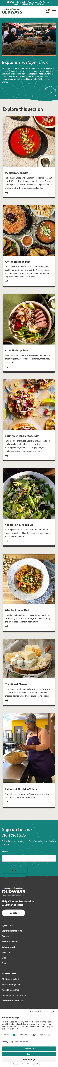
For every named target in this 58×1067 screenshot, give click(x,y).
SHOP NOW (39, 4)
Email (5, 851)
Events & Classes (10, 941)
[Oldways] (12, 12)
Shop (4, 963)
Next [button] (55, 3)
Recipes (5, 936)
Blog (4, 957)
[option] (29, 3)
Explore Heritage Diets (12, 930)
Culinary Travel (8, 947)
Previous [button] (2, 3)
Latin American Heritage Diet (14, 995)
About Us (6, 952)
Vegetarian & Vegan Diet (13, 1000)
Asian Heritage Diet (10, 989)
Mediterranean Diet (10, 979)
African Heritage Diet (11, 984)
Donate (14, 912)
